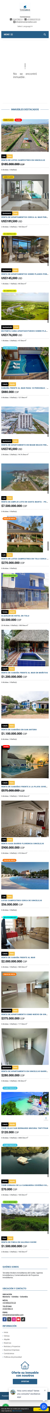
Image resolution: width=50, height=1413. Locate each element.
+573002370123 (33, 19)
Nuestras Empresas (11, 1350)
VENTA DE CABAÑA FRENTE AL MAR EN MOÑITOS (24, 673)
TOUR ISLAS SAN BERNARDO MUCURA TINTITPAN (24, 1128)
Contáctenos (9, 1353)
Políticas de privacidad (13, 1357)
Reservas (7, 1343)
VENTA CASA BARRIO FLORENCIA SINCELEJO (22, 844)
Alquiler (7, 1339)
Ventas (6, 1336)
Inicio (6, 1332)
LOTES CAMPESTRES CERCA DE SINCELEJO (21, 900)
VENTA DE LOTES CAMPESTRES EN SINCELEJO (23, 160)
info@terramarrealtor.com (13, 1315)
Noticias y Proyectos (12, 1346)
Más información (17, 1411)
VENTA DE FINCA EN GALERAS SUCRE (19, 1242)
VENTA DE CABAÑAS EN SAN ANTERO (19, 730)
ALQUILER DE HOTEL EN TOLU (15, 616)
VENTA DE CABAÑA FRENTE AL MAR (18, 957)
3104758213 (17, 19)
